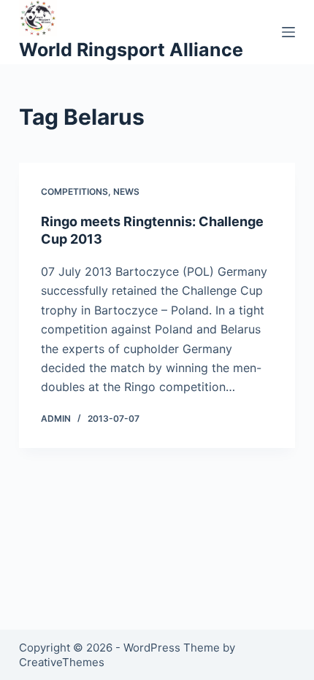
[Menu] (288, 32)
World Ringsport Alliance (131, 50)
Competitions (74, 191)
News (126, 191)
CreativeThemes (61, 662)
